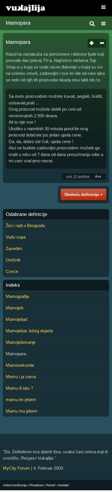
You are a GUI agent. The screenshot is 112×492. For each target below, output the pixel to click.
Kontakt (63, 485)
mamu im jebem (21, 399)
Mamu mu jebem (22, 411)
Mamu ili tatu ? (19, 388)
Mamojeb (14, 307)
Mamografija (17, 296)
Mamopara (18, 23)
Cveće (12, 271)
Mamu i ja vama (21, 376)
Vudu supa (16, 237)
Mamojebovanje (21, 342)
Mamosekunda (20, 365)
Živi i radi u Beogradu (25, 225)
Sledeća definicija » (83, 194)
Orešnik (13, 259)
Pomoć (51, 485)
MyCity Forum (16, 468)
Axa (98, 176)
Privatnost (36, 485)
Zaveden (14, 248)
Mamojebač (17, 319)
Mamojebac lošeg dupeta (29, 330)
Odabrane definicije (26, 214)
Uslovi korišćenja (15, 485)
